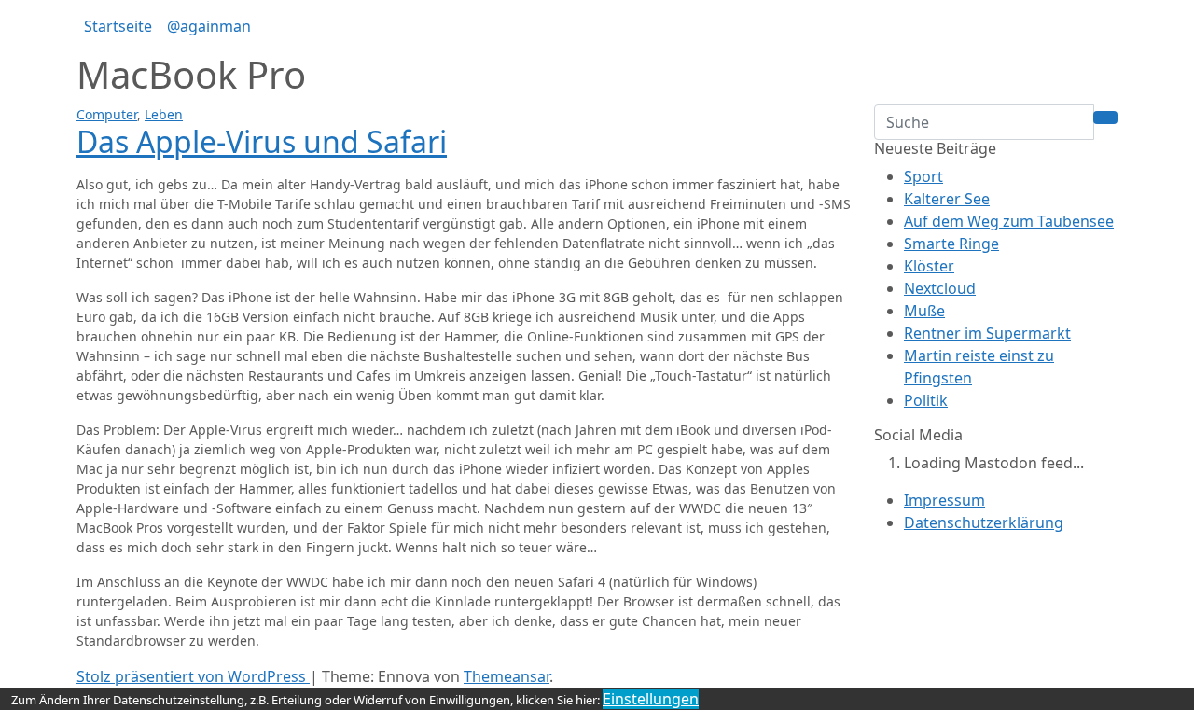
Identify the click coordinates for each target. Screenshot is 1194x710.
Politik (926, 400)
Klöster (929, 266)
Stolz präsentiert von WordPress (193, 676)
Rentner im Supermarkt (987, 333)
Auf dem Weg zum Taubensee (1009, 221)
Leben (164, 114)
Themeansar (506, 676)
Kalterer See (947, 198)
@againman (209, 26)
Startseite (118, 26)
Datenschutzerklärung (983, 522)
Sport (923, 176)
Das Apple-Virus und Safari (261, 141)
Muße (924, 310)
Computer (106, 114)
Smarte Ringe (951, 243)
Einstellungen (651, 699)
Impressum (944, 500)
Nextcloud (940, 288)
